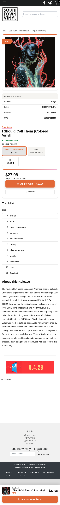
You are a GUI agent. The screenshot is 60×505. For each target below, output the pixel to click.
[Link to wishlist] (43, 3)
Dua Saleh (13, 31)
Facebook (31, 435)
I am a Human (43, 454)
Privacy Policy (8, 474)
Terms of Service (21, 474)
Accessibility (49, 473)
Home (4, 31)
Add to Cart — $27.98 (32, 184)
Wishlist (31, 192)
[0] (57, 3)
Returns (34, 473)
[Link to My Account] (50, 3)
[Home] (10, 14)
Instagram (31, 441)
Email (31, 444)
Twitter (31, 438)
